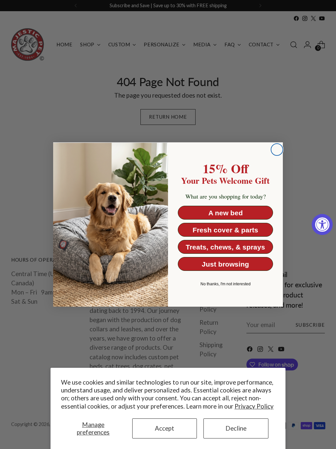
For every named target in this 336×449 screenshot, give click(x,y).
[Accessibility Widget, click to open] (322, 224)
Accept (164, 428)
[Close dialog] (277, 149)
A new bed (225, 213)
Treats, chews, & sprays (225, 247)
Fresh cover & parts (225, 230)
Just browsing (225, 264)
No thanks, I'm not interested (225, 284)
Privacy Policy (254, 406)
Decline (235, 428)
